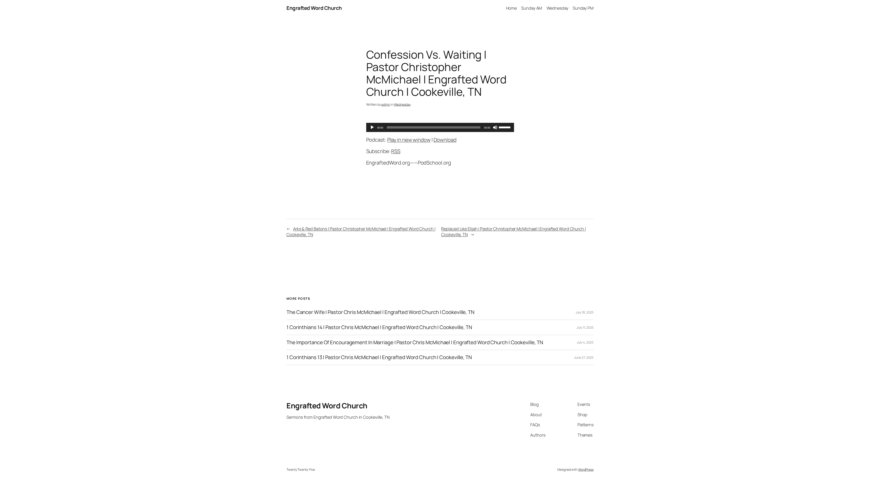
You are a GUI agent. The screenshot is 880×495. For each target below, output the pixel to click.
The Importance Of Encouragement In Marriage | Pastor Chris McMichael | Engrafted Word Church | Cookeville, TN (414, 342)
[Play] (372, 127)
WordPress (586, 469)
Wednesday (402, 104)
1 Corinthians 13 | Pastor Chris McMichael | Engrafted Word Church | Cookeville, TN (379, 357)
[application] (440, 127)
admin (385, 104)
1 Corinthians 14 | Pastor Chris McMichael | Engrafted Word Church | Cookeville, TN (379, 327)
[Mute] (495, 127)
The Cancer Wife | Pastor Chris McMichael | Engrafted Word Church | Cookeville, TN (380, 312)
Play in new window (409, 139)
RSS (395, 151)
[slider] (505, 127)
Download (445, 139)
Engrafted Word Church (314, 8)
